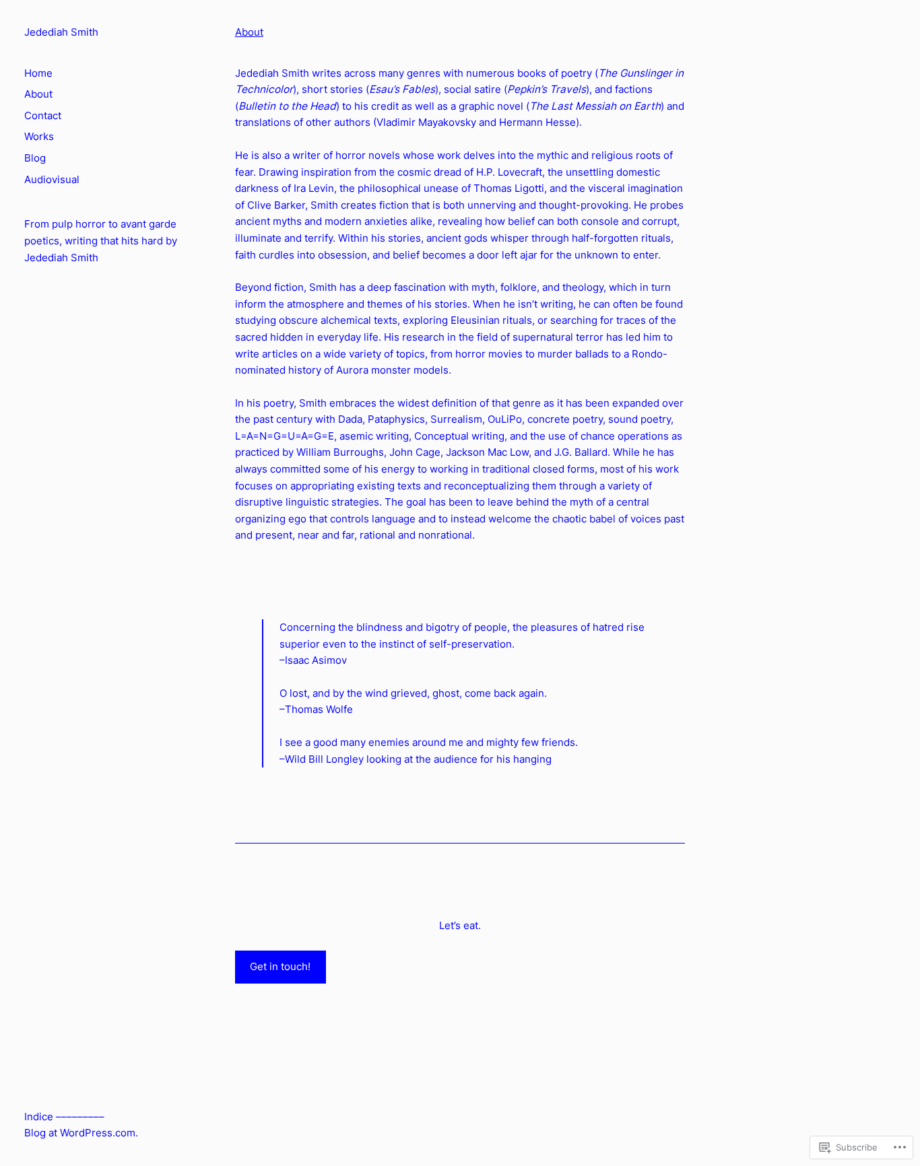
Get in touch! (280, 966)
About (249, 32)
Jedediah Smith (61, 32)
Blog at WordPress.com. (81, 1132)
